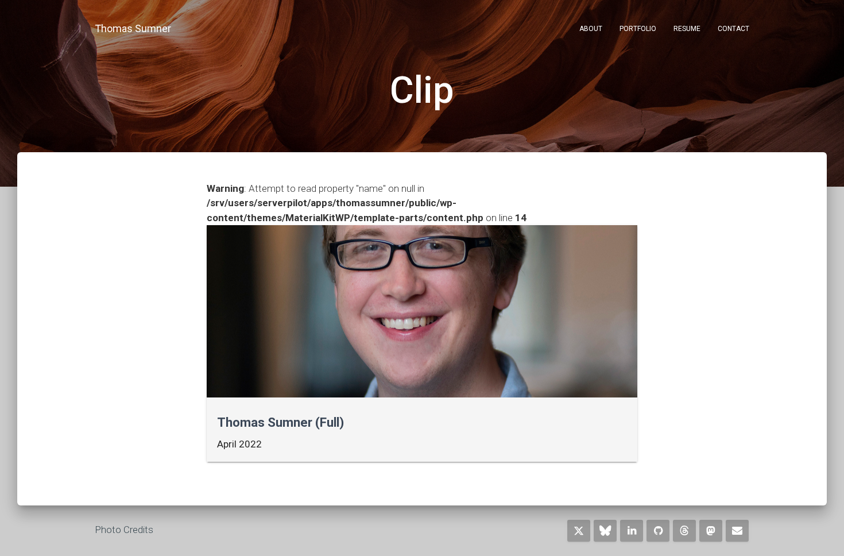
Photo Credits (124, 529)
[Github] (657, 531)
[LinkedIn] (631, 531)
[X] (578, 531)
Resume (686, 29)
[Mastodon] (710, 531)
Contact (733, 29)
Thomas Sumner (133, 28)
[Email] (737, 531)
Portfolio (638, 29)
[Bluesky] (605, 531)
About (590, 29)
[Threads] (684, 531)
